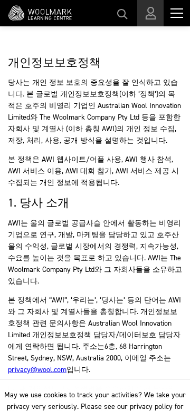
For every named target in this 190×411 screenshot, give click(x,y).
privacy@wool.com (37, 370)
